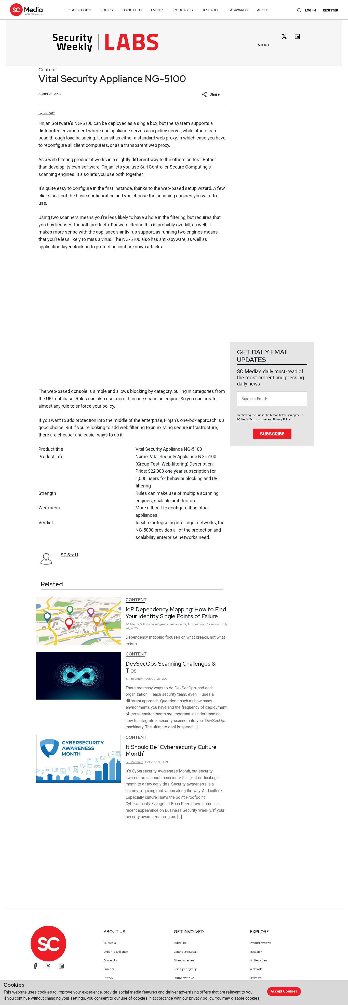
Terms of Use (258, 419)
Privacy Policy (281, 419)
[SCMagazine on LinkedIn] (61, 966)
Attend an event (184, 960)
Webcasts (256, 969)
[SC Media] (26, 9)
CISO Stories (79, 10)
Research (256, 952)
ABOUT (264, 45)
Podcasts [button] (183, 10)
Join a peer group (185, 969)
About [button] (263, 10)
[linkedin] (297, 36)
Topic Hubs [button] (132, 10)
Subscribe (272, 433)
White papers (258, 960)
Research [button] (211, 10)
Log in (310, 10)
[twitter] (284, 36)
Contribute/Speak (185, 952)
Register (330, 10)
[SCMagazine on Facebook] (35, 966)
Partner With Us (184, 978)
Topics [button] (106, 10)
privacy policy (201, 998)
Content (47, 69)
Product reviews (260, 943)
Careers (109, 969)
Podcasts (255, 978)
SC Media (110, 943)
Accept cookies (284, 991)
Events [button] (158, 10)
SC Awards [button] (238, 10)
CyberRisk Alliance (116, 952)
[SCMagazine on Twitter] (48, 966)
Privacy (108, 978)
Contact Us (111, 960)
